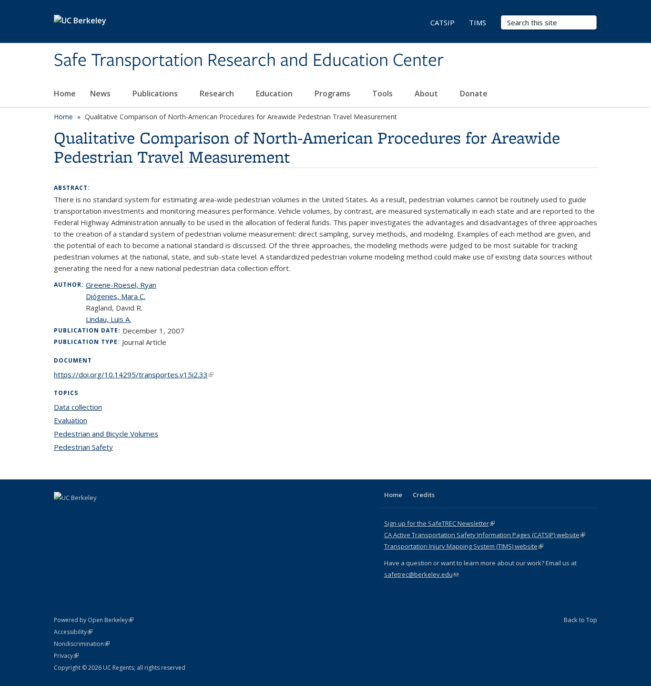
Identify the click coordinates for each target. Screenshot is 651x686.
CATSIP (442, 22)
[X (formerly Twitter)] (62, 513)
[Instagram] (118, 513)
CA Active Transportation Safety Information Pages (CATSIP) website (484, 534)
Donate (474, 93)
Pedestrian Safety (83, 447)
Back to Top (580, 619)
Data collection (78, 407)
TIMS (477, 22)
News (101, 93)
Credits (424, 494)
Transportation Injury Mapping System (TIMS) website (463, 546)
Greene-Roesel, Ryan (121, 285)
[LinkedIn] (81, 513)
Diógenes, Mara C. (115, 296)
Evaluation (70, 420)
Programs (333, 93)
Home (65, 93)
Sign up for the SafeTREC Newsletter (439, 523)
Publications (156, 93)
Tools (383, 93)
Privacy (66, 656)
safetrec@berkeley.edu (421, 574)
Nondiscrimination (82, 644)
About (427, 93)
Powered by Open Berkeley (93, 620)
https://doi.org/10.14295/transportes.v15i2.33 (134, 374)
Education (275, 93)
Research (218, 93)
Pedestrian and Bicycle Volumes (106, 433)
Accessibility (73, 632)
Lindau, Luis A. (108, 319)
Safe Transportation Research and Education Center (249, 60)
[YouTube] (99, 513)
